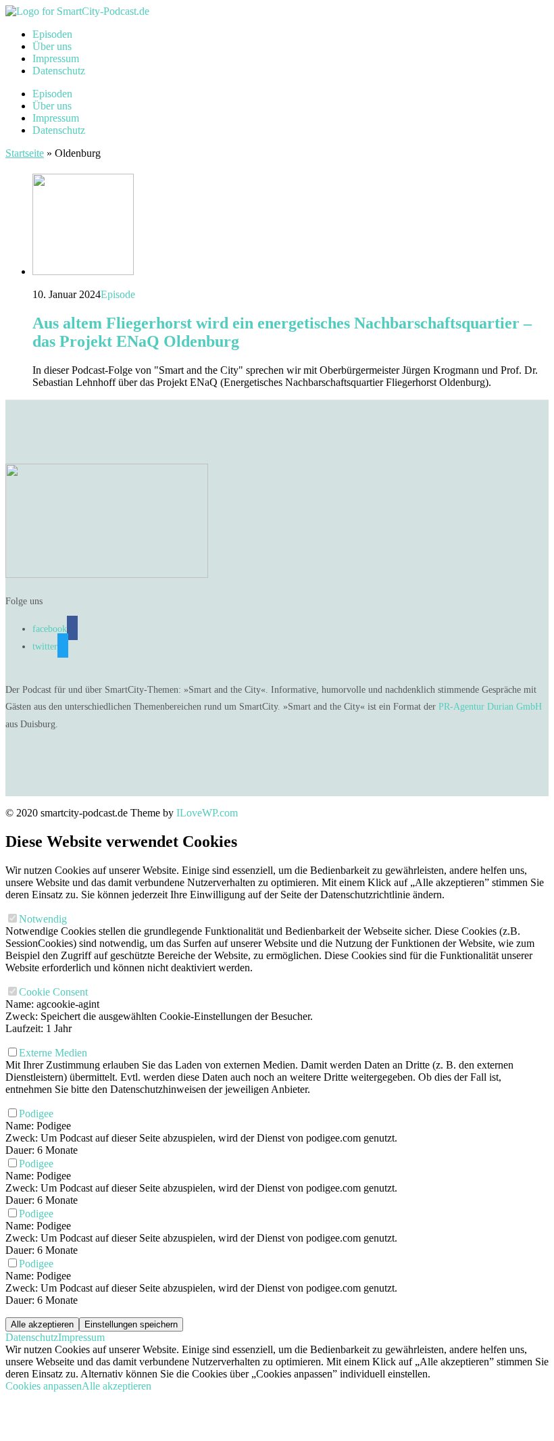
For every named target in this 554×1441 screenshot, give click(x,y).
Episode (118, 294)
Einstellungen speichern (131, 1324)
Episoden (52, 34)
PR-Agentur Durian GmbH (490, 707)
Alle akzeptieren (42, 1324)
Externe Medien (54, 1052)
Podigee (37, 1113)
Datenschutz (58, 70)
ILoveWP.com (207, 813)
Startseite (24, 153)
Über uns (52, 46)
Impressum (55, 58)
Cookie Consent (55, 992)
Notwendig (44, 919)
